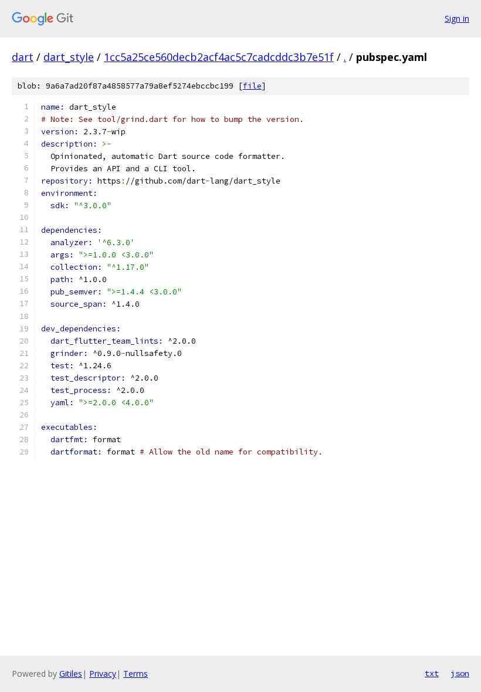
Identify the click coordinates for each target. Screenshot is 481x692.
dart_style (68, 57)
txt (432, 673)
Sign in (457, 18)
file (252, 86)
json (459, 673)
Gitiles (70, 673)
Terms (135, 673)
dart (22, 57)
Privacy (102, 673)
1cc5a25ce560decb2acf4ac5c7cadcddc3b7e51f (219, 57)
